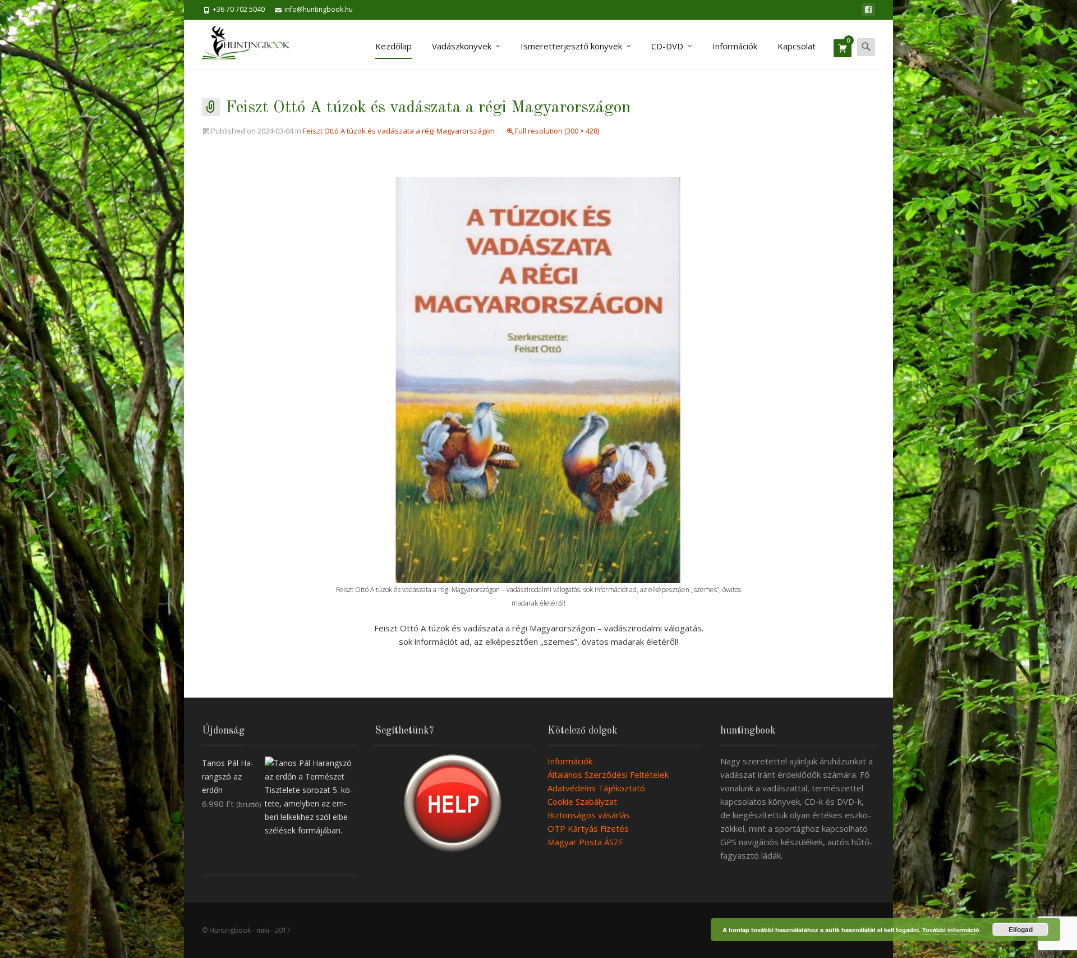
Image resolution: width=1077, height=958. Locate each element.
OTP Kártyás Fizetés (588, 828)
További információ (950, 929)
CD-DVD (667, 46)
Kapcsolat (796, 46)
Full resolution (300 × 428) (557, 131)
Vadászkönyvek (461, 46)
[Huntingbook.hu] (251, 45)
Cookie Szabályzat (582, 801)
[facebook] (868, 9)
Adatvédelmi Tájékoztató (596, 788)
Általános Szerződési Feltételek (608, 774)
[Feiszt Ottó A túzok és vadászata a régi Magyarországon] (538, 378)
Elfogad (1021, 929)
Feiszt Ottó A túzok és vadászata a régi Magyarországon (399, 131)
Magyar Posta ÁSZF (585, 841)
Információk (734, 46)
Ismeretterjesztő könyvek (571, 46)
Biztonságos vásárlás (588, 815)
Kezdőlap (393, 46)
